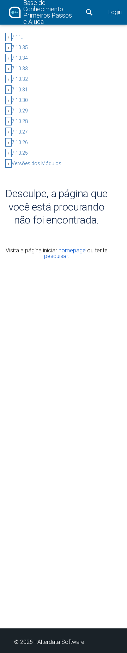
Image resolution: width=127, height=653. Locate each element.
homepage (72, 250)
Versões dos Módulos (36, 163)
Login (115, 12)
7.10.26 (20, 142)
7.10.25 (20, 153)
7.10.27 (20, 132)
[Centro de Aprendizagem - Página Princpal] (14, 12)
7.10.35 (20, 47)
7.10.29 (20, 111)
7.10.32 (20, 79)
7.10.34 (20, 58)
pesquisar (56, 256)
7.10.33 (20, 68)
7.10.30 (20, 100)
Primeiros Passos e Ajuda (47, 18)
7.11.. (17, 37)
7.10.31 (20, 89)
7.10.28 (20, 121)
